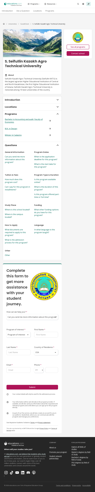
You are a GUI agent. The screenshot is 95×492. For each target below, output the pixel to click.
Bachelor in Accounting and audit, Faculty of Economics (24, 120)
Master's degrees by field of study (80, 453)
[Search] (78, 4)
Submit (32, 387)
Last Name (11, 347)
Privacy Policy (44, 428)
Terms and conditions (63, 485)
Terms (32, 422)
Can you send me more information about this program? (15, 159)
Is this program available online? (45, 180)
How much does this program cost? (13, 180)
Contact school (78, 53)
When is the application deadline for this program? (45, 158)
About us (52, 447)
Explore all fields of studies (78, 448)
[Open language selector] (83, 4)
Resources (51, 4)
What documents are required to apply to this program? (15, 232)
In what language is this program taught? (44, 231)
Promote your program (58, 452)
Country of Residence (44, 347)
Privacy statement (44, 422)
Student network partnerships (55, 457)
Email (9, 365)
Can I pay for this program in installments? (17, 188)
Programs (34, 4)
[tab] (7, 11)
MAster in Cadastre (13, 135)
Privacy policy (76, 485)
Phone (37, 365)
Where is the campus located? (14, 215)
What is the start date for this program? (45, 165)
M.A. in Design (11, 128)
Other (7, 255)
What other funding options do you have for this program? (46, 212)
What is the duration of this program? (46, 188)
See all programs (78, 47)
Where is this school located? (17, 209)
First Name (39, 329)
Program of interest (15, 329)
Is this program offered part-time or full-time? (46, 195)
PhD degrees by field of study (80, 464)
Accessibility (86, 485)
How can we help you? (16, 312)
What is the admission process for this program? (16, 241)
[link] (49, 24)
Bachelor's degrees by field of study (79, 458)
